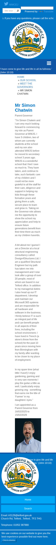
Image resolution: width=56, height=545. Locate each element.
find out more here (38, 536)
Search (28, 508)
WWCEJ (13, 4)
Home (20, 77)
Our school (28, 80)
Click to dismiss (9, 540)
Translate (48, 11)
